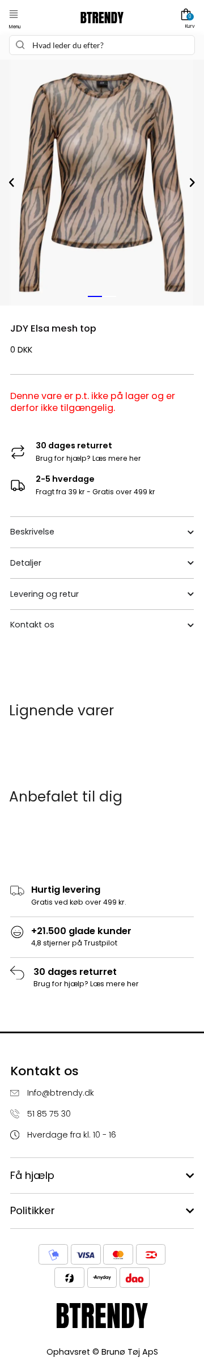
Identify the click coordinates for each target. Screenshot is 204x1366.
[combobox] (101, 45)
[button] (13, 14)
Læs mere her (116, 458)
